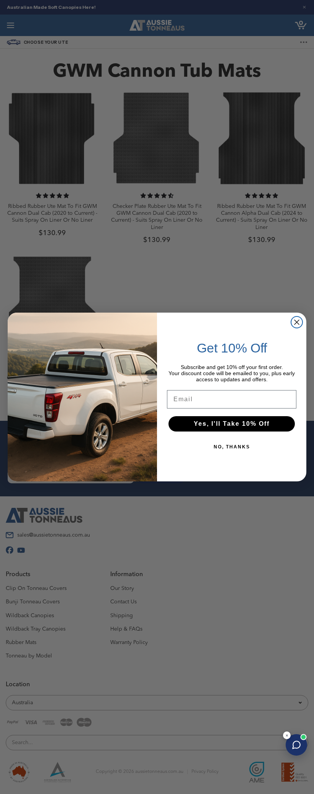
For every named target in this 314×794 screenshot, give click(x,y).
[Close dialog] (297, 322)
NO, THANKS (232, 447)
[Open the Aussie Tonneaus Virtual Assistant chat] (296, 745)
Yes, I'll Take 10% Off (232, 423)
